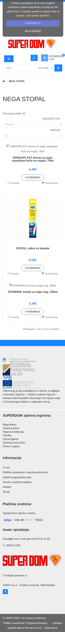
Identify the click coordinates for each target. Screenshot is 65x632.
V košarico (32, 177)
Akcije (6, 491)
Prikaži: (55, 130)
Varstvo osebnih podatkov (17, 482)
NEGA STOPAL (17, 81)
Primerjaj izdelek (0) (14, 113)
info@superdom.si (16, 575)
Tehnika (7, 435)
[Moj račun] (34, 58)
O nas (6, 467)
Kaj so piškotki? (33, 30)
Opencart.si (51, 627)
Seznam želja (51, 183)
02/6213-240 (13, 545)
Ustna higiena (10, 439)
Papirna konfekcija (13, 431)
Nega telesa (9, 424)
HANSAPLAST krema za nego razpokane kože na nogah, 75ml (32, 159)
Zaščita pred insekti (14, 442)
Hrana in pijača (11, 446)
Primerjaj (14, 183)
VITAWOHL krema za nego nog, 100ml (32, 291)
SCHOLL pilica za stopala (32, 248)
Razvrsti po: (52, 118)
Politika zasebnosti (13, 622)
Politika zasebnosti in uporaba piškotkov (25, 472)
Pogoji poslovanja (36, 622)
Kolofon (7, 486)
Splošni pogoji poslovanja (17, 477)
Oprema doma (11, 428)
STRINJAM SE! (33, 23)
